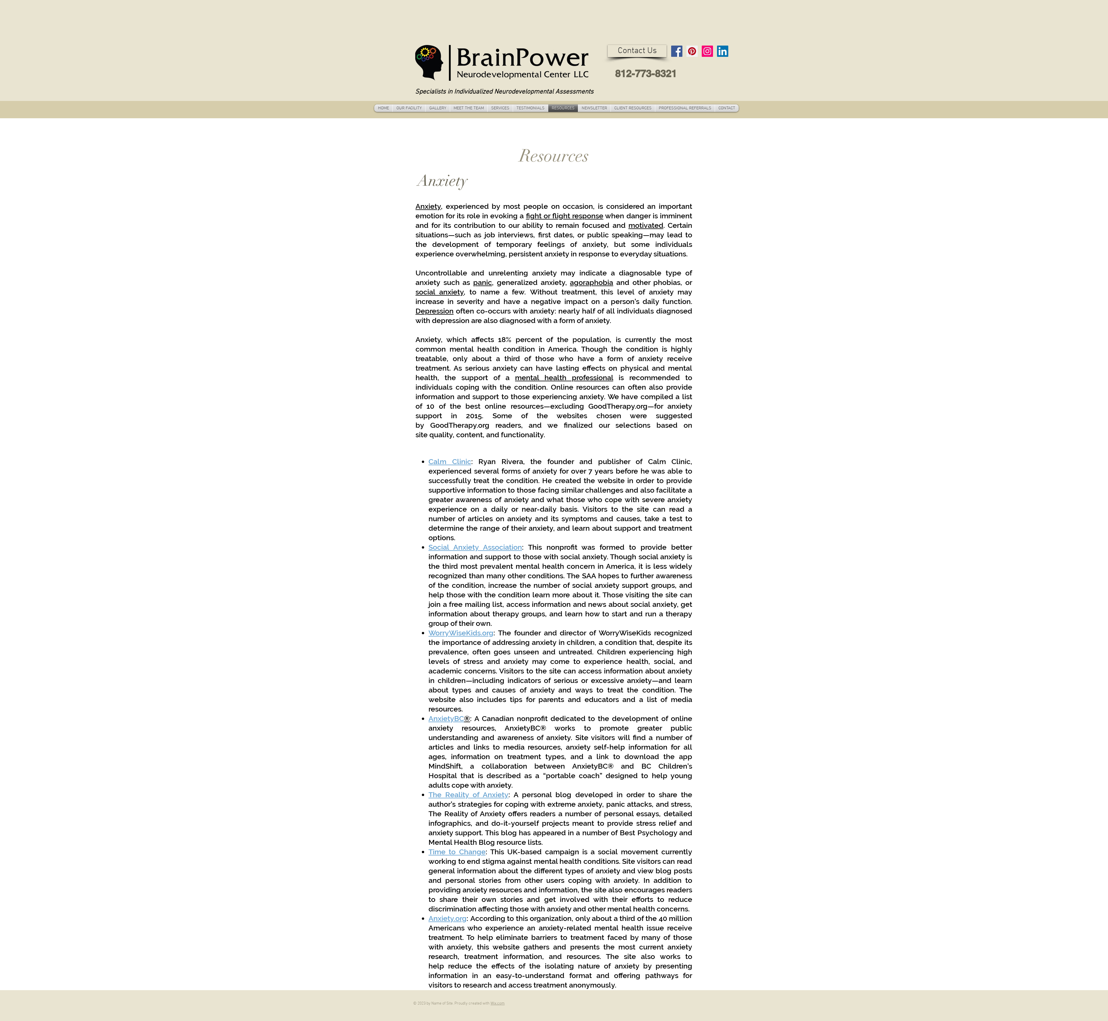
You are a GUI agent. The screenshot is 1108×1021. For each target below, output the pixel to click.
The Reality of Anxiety (468, 794)
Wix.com (498, 1003)
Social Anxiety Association (475, 547)
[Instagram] (707, 51)
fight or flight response (565, 215)
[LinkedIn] (722, 51)
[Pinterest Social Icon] (692, 51)
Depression (434, 311)
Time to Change (457, 851)
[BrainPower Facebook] (676, 51)
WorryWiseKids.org (460, 632)
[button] (637, 51)
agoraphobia (591, 282)
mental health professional (564, 377)
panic (482, 282)
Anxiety (428, 206)
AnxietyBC (446, 718)
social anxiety (439, 292)
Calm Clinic (449, 461)
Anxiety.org (447, 918)
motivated (645, 225)
